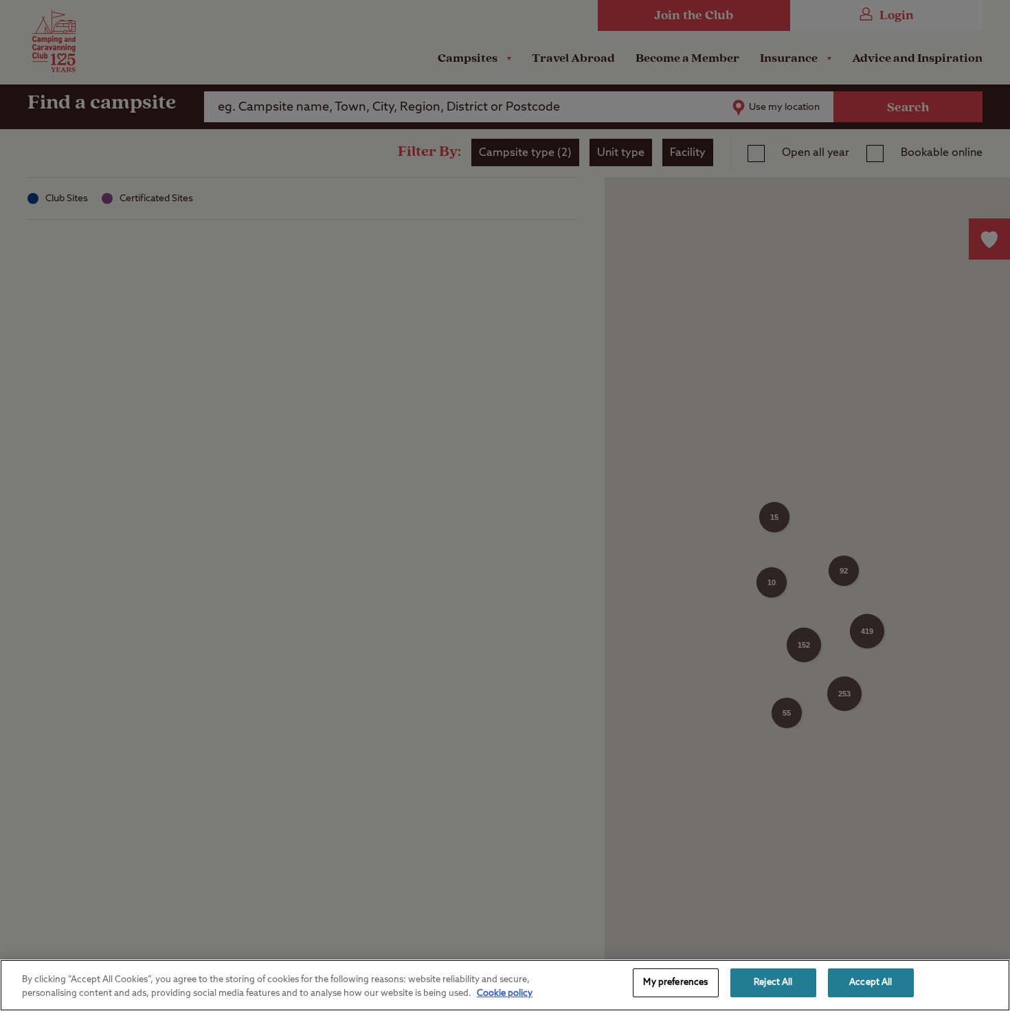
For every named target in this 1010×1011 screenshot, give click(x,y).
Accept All (870, 982)
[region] (505, 985)
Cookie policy (504, 993)
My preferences (675, 982)
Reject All (773, 982)
